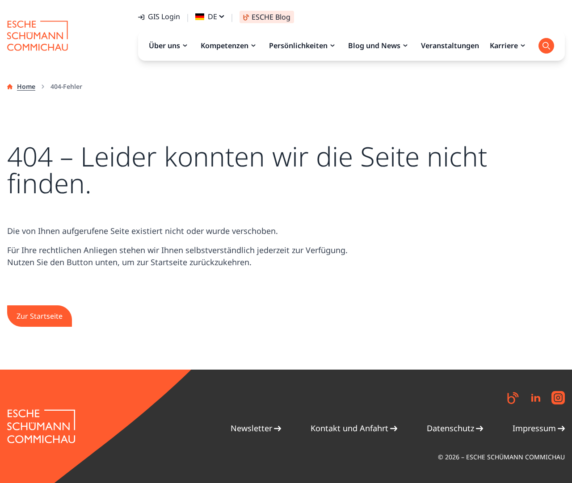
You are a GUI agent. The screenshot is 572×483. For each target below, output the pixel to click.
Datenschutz (450, 428)
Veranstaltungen (450, 45)
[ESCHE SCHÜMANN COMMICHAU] (37, 36)
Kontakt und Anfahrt (349, 428)
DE (212, 16)
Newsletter (251, 428)
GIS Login (164, 16)
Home (26, 86)
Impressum (534, 428)
